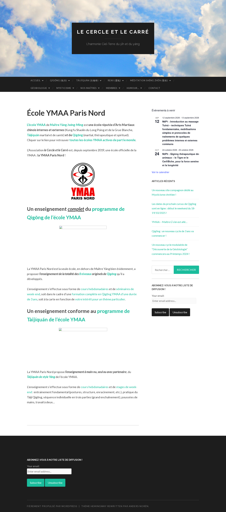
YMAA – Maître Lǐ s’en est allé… (169, 221)
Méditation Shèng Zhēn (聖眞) (149, 80)
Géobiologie (39, 88)
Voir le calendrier (160, 172)
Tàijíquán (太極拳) (87, 80)
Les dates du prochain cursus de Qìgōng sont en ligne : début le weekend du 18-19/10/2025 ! (174, 208)
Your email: (158, 295)
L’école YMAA (36, 125)
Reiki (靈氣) (114, 80)
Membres (111, 88)
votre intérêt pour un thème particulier (100, 299)
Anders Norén (138, 506)
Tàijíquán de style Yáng (41, 377)
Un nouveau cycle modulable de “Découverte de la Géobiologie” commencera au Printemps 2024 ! (171, 249)
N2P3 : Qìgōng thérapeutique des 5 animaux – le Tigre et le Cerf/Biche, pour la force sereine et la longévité (182, 159)
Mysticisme (63, 88)
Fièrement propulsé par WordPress (52, 506)
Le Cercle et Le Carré (113, 32)
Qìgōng (77, 135)
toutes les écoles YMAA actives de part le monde (102, 140)
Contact (154, 88)
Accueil (36, 80)
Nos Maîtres (89, 88)
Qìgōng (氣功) (58, 80)
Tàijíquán (33, 135)
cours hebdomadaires (95, 289)
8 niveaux (85, 274)
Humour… (133, 88)
